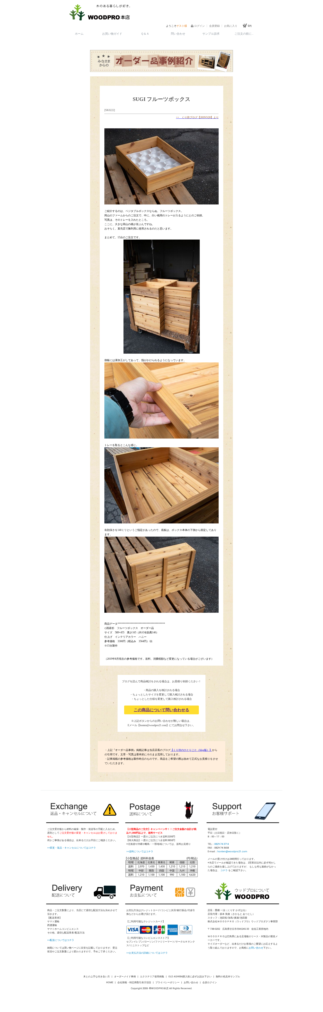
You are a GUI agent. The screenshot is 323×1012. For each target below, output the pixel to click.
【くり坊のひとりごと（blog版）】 (191, 750)
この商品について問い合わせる (161, 710)
